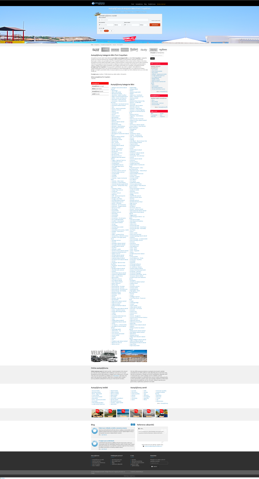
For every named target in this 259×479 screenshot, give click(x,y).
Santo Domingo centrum (136, 240)
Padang (132, 139)
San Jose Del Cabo (134, 225)
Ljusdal (113, 338)
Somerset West (134, 256)
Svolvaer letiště (134, 288)
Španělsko (158, 395)
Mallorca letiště (156, 80)
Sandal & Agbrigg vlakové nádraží (138, 236)
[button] (129, 419)
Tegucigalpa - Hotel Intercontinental (134, 291)
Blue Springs (115, 141)
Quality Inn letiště (134, 190)
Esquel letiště (115, 210)
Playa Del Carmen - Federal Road (138, 170)
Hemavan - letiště (116, 249)
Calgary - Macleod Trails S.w (119, 160)
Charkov (114, 271)
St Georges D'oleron (135, 265)
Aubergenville (115, 113)
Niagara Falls (133, 121)
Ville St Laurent (134, 319)
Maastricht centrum (117, 342)
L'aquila (114, 313)
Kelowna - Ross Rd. (116, 298)
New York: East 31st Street (136, 119)
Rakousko (146, 398)
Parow (131, 148)
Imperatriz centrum (117, 279)
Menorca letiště (115, 394)
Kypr (145, 394)
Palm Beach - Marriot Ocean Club (138, 141)
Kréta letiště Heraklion (97, 402)
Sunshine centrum (134, 286)
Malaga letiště (155, 78)
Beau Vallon (115, 129)
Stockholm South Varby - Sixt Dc (138, 274)
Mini (152, 113)
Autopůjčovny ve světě (98, 459)
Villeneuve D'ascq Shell (136, 322)
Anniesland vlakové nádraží (119, 105)
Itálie (145, 391)
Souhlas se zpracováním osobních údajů (137, 463)
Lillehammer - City (116, 331)
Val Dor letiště (133, 305)
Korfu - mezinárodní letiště (99, 399)
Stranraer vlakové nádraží (136, 276)
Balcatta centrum (116, 119)
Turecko (158, 398)
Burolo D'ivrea (115, 154)
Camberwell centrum (117, 162)
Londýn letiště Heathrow (158, 75)
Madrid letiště (114, 391)
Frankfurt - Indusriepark (118, 221)
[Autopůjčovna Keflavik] (105, 356)
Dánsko (133, 395)
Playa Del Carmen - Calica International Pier (136, 168)
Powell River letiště (135, 182)
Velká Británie (159, 401)
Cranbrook (114, 191)
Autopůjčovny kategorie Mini (106, 44)
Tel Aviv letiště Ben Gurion (158, 89)
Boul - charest (115, 142)
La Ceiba (114, 314)
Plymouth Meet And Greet (136, 173)
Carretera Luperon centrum (119, 170)
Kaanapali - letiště (116, 293)
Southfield (132, 261)
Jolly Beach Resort (116, 292)
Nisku (131, 123)
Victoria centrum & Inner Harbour (138, 317)
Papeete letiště (134, 144)
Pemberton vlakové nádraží (137, 153)
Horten (113, 261)
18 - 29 (101, 30)
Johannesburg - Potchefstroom (119, 289)
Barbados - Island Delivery (118, 126)
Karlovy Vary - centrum (158, 103)
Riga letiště (133, 205)
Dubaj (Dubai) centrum (117, 202)
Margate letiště (134, 89)
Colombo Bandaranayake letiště (120, 184)
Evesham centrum (116, 212)
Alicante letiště (95, 391)
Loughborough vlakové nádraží (119, 341)
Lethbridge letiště (116, 329)
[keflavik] (129, 39)
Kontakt (134, 459)
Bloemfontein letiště (117, 139)
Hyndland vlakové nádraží (118, 268)
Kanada (114, 44)
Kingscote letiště (116, 304)
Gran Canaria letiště (157, 71)
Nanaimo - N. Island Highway (137, 110)
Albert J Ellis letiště (116, 92)
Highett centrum (116, 253)
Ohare (131, 132)
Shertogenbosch (134, 246)
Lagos (113, 319)
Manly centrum (115, 344)
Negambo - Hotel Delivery (136, 116)
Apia (113, 107)
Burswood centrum (117, 156)
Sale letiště (133, 222)
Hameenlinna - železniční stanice (120, 236)
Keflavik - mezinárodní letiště (159, 74)
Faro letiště (155, 69)
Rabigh (132, 194)
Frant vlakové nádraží (117, 222)
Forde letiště (115, 215)
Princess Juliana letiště (135, 184)
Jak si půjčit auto (116, 461)
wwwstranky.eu (139, 471)
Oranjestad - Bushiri (135, 133)
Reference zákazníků (117, 464)
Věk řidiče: (101, 28)
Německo (146, 395)
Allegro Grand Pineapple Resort (120, 96)
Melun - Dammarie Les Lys (136, 96)
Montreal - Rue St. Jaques (136, 105)
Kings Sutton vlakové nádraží (119, 301)
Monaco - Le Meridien (135, 102)
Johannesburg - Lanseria (118, 288)
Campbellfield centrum (117, 164)
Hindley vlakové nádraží (118, 256)
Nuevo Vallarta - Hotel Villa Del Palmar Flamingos (137, 126)
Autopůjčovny (139, 4)
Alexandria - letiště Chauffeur (119, 95)
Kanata (113, 296)
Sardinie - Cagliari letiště (117, 402)
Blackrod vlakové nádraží (118, 136)
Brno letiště (155, 101)
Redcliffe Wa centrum (135, 196)
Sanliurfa (132, 237)
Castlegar (114, 175)
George (114, 224)
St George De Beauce (135, 264)
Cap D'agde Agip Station (118, 166)
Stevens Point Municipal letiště (138, 270)
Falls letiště (114, 213)
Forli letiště (114, 216)
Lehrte (113, 323)
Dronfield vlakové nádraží (118, 200)
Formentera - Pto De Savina (119, 218)
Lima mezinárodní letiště (118, 333)
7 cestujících (154, 115)
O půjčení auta (151, 4)
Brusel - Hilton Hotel (117, 150)
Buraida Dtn (115, 151)
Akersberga (115, 90)
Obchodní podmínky (137, 461)
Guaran (114, 233)
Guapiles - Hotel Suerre (118, 231)
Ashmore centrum (116, 110)
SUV (161, 115)
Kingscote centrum (116, 302)
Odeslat (155, 466)
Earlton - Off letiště (116, 203)
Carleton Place (115, 169)
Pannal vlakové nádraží (136, 142)
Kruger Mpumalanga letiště (119, 311)
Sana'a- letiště (133, 233)
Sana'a (131, 231)
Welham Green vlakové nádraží (138, 325)
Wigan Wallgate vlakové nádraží (138, 339)
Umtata (132, 304)
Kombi (161, 113)
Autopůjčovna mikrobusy (98, 462)
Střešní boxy (126, 476)
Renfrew (132, 199)
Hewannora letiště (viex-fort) (119, 252)
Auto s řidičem (96, 465)
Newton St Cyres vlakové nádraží (138, 120)
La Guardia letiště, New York (119, 316)
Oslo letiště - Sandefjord (117, 398)
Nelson (132, 117)
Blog (145, 4)
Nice (153, 84)
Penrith (132, 157)
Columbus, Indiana (116, 188)
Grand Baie (114, 225)
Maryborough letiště (135, 92)
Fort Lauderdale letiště (117, 219)
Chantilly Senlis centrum (118, 270)
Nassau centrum (134, 114)
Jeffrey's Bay (115, 285)
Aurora (113, 114)
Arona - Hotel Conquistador (119, 108)
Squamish (132, 262)
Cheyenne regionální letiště (119, 274)
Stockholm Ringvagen (135, 273)
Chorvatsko (134, 398)
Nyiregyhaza (133, 129)
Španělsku (116, 375)
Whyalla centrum (134, 335)
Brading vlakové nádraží (118, 145)
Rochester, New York (135, 207)
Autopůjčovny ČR (163, 107)
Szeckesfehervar (134, 289)
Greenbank (114, 228)
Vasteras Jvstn (133, 313)
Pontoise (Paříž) (134, 178)
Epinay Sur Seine (116, 207)
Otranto (132, 138)
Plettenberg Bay (134, 172)
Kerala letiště (115, 299)
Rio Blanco (132, 206)
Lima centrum (115, 332)
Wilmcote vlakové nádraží (136, 341)
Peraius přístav (134, 162)
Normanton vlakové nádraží (137, 124)
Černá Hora (134, 392)
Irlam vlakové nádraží (117, 282)
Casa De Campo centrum (118, 172)
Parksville (132, 147)
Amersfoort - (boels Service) (119, 99)
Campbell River (115, 163)
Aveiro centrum (116, 116)
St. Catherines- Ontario (136, 267)
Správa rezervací (161, 4)
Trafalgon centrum (135, 296)
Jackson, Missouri (116, 283)
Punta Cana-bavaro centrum (137, 188)
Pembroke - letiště (134, 154)
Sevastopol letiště (134, 245)
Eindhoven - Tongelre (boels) (119, 206)
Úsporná (162, 116)
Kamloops (114, 295)
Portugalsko (147, 396)
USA (157, 399)
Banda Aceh (115, 123)
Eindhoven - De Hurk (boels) (119, 205)
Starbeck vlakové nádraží (136, 268)
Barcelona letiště (96, 392)
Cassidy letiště (115, 173)
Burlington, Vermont (117, 153)
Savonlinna (133, 243)
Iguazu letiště (115, 277)
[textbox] (124, 19)
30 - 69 (106, 30)
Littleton (114, 336)
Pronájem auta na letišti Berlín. (106, 441)
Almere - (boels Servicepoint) (119, 98)
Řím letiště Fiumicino (157, 87)
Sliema (131, 252)
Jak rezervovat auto (117, 459)
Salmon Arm (133, 224)
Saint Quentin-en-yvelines (136, 221)
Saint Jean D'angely (135, 219)
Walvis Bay (132, 323)
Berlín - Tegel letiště (97, 394)
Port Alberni (133, 179)
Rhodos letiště (114, 399)
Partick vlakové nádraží (136, 150)
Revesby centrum (134, 200)
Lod (113, 339)
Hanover (114, 242)
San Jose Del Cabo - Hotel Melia (138, 228)
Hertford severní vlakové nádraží (120, 250)
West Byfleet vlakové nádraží (137, 332)
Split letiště (113, 404)
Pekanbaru (133, 151)
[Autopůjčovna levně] (100, 3)
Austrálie (134, 391)
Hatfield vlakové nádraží (118, 246)
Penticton (132, 160)
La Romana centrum (117, 317)
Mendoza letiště (134, 98)
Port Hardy (133, 181)
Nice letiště (113, 396)
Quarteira (132, 191)
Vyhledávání (155, 25)
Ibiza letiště (155, 72)
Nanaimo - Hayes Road (136, 108)
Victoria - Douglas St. (135, 316)
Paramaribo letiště (135, 145)
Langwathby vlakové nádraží (119, 322)
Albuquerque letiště (117, 93)
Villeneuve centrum (135, 320)
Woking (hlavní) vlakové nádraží (138, 342)
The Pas (132, 293)
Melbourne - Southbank (136, 95)
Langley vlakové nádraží (118, 320)
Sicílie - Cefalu (133, 247)
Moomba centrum (134, 107)
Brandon (114, 147)
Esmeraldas (115, 209)
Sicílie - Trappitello (134, 250)
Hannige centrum (116, 240)
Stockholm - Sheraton (135, 271)
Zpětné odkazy (135, 465)
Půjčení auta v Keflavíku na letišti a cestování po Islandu (113, 428)
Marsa (131, 90)
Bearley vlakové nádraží (118, 127)
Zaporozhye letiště (134, 345)
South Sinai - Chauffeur (136, 259)
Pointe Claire (133, 175)
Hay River (114, 247)
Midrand (132, 99)
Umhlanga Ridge (134, 302)
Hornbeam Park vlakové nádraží (120, 259)
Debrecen (114, 194)
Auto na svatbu (96, 464)
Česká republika (136, 394)
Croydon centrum (116, 193)
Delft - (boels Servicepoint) (118, 196)
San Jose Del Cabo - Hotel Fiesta (138, 227)
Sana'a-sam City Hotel (135, 234)
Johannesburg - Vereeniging (119, 290)
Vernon (132, 314)
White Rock (133, 333)
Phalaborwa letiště (135, 163)
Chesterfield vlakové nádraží (119, 273)
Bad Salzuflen (115, 117)
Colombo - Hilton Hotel (117, 181)
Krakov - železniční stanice (118, 310)
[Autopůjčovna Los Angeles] (134, 356)
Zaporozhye (133, 344)
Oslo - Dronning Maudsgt (136, 136)
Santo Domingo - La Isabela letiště (138, 239)
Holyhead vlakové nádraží (118, 258)
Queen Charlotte (134, 193)
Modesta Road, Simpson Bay (137, 101)
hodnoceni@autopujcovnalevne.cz (153, 446)
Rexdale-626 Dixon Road (136, 202)
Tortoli (131, 295)
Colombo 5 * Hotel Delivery (119, 182)
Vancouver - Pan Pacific (136, 308)
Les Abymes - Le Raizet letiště (119, 325)
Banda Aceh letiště (116, 124)
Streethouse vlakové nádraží (137, 282)
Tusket (131, 301)
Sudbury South (134, 283)
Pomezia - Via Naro (135, 176)
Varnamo (132, 310)
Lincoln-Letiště (115, 335)
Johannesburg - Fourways (118, 286)
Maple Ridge (133, 87)
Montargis (132, 104)
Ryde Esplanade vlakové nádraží (138, 210)
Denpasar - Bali (115, 197)
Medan (132, 93)
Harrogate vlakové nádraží (118, 245)
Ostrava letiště (155, 104)
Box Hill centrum (116, 144)
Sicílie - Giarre (133, 249)
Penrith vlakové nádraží (136, 159)
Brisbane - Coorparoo (117, 148)
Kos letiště (94, 401)
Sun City (132, 285)
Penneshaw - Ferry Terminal (137, 156)
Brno (153, 100)
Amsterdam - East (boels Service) (120, 104)
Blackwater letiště (116, 138)
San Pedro (132, 230)
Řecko (145, 399)
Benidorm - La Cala (116, 132)
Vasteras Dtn (133, 311)
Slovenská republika (161, 391)
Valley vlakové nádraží (135, 307)
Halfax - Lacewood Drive (118, 234)
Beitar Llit (114, 130)
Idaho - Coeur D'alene (117, 276)
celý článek (104, 435)
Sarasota (132, 242)
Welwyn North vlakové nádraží (137, 331)
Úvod (132, 4)
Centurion (114, 176)
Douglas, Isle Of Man (117, 199)
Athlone (114, 111)
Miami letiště (114, 395)
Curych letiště (95, 395)
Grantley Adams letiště (117, 227)
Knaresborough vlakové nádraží (120, 308)
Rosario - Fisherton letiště (136, 209)
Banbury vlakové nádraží (118, 121)
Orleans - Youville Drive (136, 135)
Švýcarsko (158, 396)
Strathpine (133, 280)
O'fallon (132, 130)
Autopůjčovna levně (99, 471)
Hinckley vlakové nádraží (118, 255)
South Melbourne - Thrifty (136, 258)
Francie (133, 396)
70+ (111, 30)
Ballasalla (114, 120)
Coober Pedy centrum (117, 190)
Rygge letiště (133, 215)
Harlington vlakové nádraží (118, 243)
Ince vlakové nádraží (117, 280)
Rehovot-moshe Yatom (136, 197)
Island (133, 399)
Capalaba (114, 167)
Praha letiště (155, 86)
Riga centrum (133, 203)
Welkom (132, 326)
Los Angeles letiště (156, 77)
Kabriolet (153, 116)
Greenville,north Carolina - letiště (120, 230)
